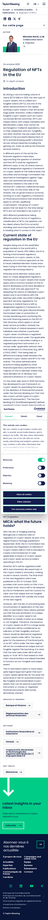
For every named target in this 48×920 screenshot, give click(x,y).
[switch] (41, 468)
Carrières (8, 877)
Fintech (10, 741)
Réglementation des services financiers (17, 714)
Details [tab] (24, 416)
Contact (28, 871)
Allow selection (24, 502)
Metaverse (12, 772)
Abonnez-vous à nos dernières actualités (15, 846)
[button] (28, 4)
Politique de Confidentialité (16, 893)
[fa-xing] (39, 886)
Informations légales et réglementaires (22, 901)
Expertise (8, 865)
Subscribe (24, 806)
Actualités (8, 862)
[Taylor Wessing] (11, 4)
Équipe (27, 862)
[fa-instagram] (8, 886)
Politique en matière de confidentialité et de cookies (21, 897)
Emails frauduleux (11, 908)
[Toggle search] (28, 4)
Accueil (6, 9)
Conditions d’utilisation (14, 904)
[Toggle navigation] (43, 4)
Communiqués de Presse (12, 872)
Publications (8, 12)
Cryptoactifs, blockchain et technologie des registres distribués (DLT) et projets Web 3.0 (20, 752)
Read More (24, 44)
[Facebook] (9, 18)
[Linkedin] (4, 18)
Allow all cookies (24, 494)
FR (35, 4)
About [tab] (39, 416)
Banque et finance (16, 705)
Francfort (29, 43)
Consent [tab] (9, 416)
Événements (30, 868)
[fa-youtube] (29, 886)
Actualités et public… (24, 9)
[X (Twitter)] (14, 18)
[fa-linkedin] (18, 886)
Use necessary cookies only (24, 509)
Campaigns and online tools (32, 857)
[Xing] (19, 18)
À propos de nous (12, 856)
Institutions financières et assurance (20, 732)
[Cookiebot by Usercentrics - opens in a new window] (34, 409)
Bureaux (28, 865)
